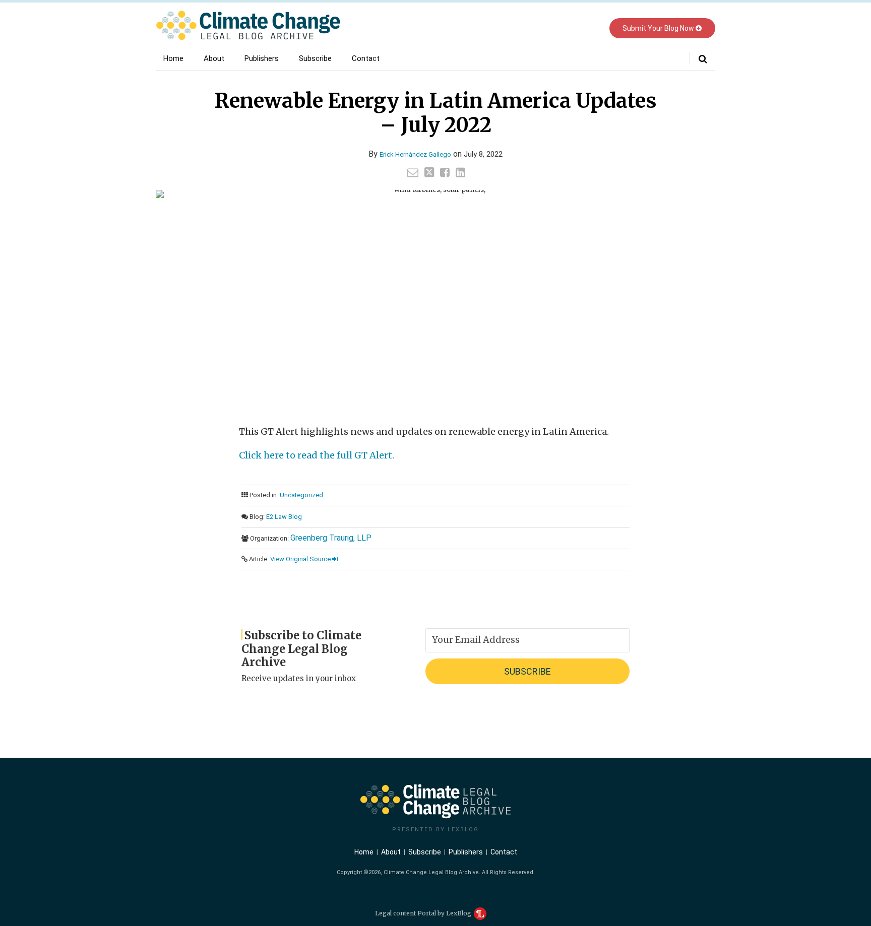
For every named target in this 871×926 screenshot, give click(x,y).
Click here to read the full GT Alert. (316, 455)
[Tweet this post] (429, 172)
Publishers (261, 58)
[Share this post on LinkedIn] (460, 172)
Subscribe (315, 58)
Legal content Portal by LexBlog (424, 913)
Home (173, 58)
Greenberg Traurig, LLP (330, 538)
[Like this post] (445, 172)
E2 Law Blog (284, 516)
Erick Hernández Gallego (415, 154)
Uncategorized (301, 495)
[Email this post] (412, 172)
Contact (366, 58)
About (214, 58)
